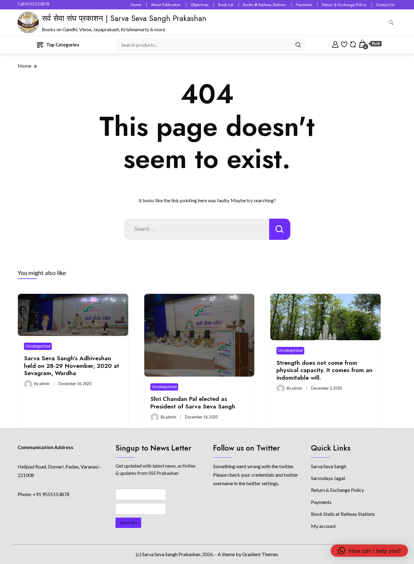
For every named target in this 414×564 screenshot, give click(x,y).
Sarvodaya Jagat (328, 478)
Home (136, 5)
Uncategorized (37, 346)
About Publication (166, 5)
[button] (369, 551)
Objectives (199, 5)
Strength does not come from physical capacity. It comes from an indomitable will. (324, 370)
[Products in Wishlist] (344, 43)
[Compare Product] (353, 43)
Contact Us (385, 5)
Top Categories (62, 44)
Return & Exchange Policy (344, 5)
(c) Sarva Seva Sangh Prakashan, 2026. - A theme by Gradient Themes (207, 554)
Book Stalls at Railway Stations (343, 514)
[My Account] (335, 43)
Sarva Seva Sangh (328, 466)
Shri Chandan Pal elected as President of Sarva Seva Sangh (192, 402)
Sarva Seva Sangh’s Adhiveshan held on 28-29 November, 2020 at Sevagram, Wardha (71, 365)
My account (323, 526)
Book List (225, 5)
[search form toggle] (391, 22)
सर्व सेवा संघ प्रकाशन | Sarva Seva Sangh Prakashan (124, 18)
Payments (304, 5)
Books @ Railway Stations (264, 5)
